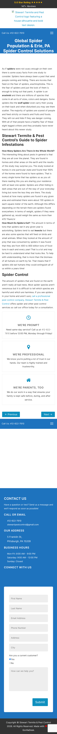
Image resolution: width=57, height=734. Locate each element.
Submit (40, 702)
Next (48, 414)
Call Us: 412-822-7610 (13, 33)
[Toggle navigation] (52, 33)
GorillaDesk (28, 730)
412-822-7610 (14, 520)
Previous (11, 414)
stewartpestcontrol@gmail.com (23, 524)
